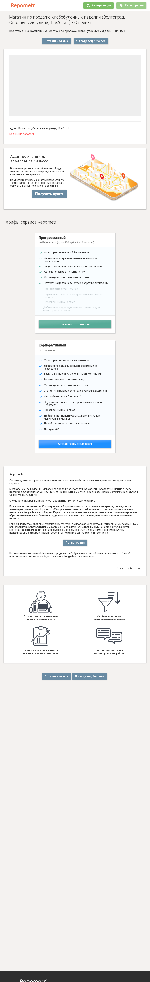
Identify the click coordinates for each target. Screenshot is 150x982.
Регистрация (134, 5)
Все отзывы (17, 31)
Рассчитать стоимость (75, 324)
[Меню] (6, 5)
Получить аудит (49, 194)
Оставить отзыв (56, 41)
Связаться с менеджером (75, 443)
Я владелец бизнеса (91, 41)
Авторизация (101, 5)
